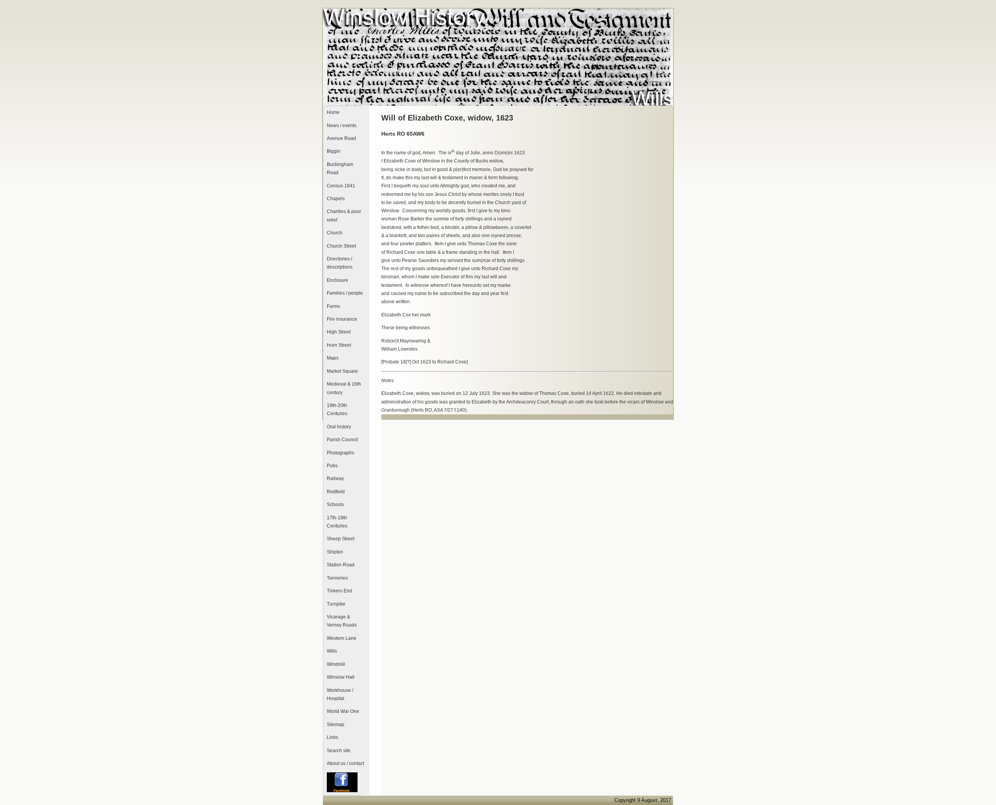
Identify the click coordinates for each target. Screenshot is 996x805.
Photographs (340, 453)
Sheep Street (340, 538)
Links (332, 737)
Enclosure (337, 280)
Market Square (342, 371)
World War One (343, 711)
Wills (332, 651)
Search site (339, 750)
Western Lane (341, 638)
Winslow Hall (340, 677)
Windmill (336, 664)
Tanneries (337, 578)
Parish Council (342, 439)
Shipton (335, 552)
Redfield (336, 491)
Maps (332, 358)
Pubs (332, 465)
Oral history (339, 427)
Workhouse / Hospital (340, 694)
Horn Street (339, 345)
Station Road (340, 565)
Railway (335, 478)
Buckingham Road (340, 168)
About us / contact (345, 763)
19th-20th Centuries (337, 409)
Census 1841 (341, 186)
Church (334, 233)
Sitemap (335, 724)
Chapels (336, 198)
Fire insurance (342, 319)
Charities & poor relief (344, 215)
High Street (339, 332)
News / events (341, 125)
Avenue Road (341, 138)
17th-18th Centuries (337, 522)
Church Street (341, 246)
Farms (333, 306)
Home (333, 112)
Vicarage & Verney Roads (342, 621)
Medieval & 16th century (344, 388)
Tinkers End (339, 591)
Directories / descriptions (339, 263)
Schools (335, 504)
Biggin (333, 151)
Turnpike (336, 604)
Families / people (345, 293)
